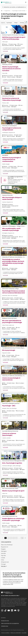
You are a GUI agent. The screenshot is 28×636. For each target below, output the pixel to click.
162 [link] (22, 538)
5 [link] (16, 538)
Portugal (3, 564)
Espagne (3, 549)
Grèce (2, 560)
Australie (3, 553)
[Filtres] (25, 22)
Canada (3, 557)
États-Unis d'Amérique (6, 544)
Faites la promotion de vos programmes (10, 623)
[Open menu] (25, 2)
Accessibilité (24, 632)
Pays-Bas (3, 555)
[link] (25, 538)
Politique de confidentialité (15, 632)
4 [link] (13, 538)
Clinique (16, 22)
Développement (23, 22)
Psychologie (9, 22)
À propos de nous (5, 620)
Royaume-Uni (4, 547)
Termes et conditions (5, 632)
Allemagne (3, 551)
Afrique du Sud (5, 562)
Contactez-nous (4, 626)
